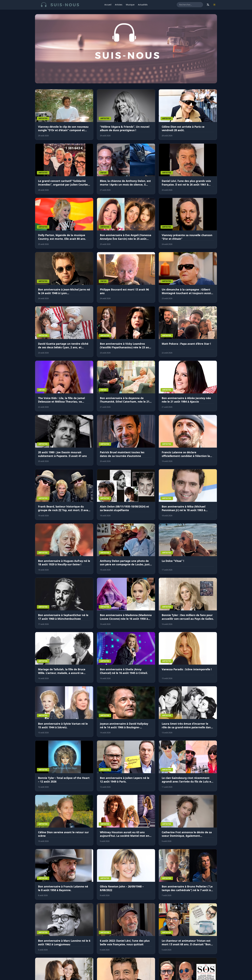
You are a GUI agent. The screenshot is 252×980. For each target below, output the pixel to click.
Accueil (107, 4)
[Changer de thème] (214, 4)
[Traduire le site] (208, 4)
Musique (130, 4)
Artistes (118, 4)
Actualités (143, 4)
